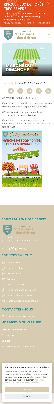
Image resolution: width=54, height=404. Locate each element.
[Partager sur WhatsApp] (39, 91)
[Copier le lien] (48, 91)
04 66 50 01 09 (16, 248)
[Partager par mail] (30, 91)
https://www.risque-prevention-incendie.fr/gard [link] (27, 23)
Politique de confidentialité (25, 383)
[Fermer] (48, 3)
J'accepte (27, 390)
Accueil (5, 83)
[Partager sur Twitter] (11, 91)
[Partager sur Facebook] (20, 91)
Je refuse (27, 396)
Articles (14, 83)
